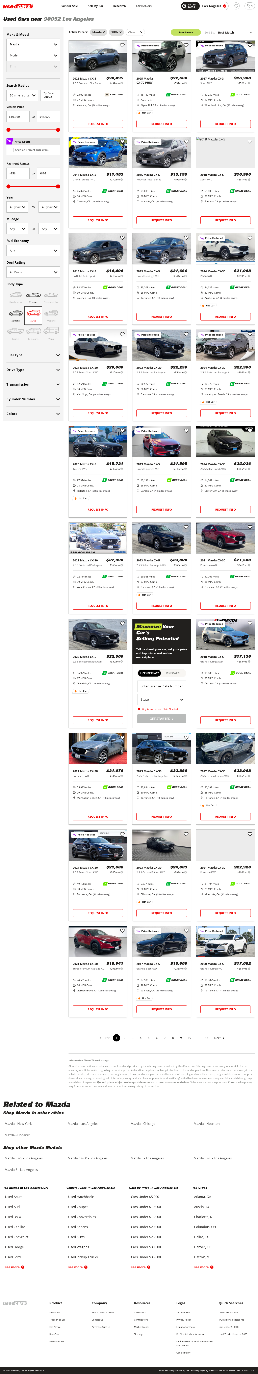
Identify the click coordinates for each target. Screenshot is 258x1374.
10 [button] (189, 1038)
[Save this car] (122, 45)
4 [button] (140, 1038)
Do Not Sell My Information (190, 1334)
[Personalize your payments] (122, 83)
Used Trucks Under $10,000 (233, 1334)
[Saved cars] (236, 5)
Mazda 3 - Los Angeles (147, 1158)
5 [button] (149, 1038)
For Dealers (144, 6)
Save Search (186, 32)
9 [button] (181, 1038)
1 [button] (116, 1038)
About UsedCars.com (103, 1312)
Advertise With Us (101, 1326)
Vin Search (173, 673)
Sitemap (138, 1334)
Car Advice (54, 1326)
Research (119, 6)
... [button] (198, 1038)
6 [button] (157, 1038)
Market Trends (141, 1326)
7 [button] (165, 1038)
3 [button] (132, 1038)
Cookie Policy (183, 1352)
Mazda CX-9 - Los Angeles (213, 1158)
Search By (54, 1312)
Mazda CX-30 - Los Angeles (88, 1158)
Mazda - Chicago (143, 1123)
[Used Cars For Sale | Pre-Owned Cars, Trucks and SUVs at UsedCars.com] (18, 6)
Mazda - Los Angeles (83, 1123)
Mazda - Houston (207, 1123)
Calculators (140, 1312)
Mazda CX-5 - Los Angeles (24, 1158)
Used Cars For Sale (228, 1312)
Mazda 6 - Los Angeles (21, 1169)
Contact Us (97, 1319)
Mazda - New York (18, 1123)
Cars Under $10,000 (229, 1326)
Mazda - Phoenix (17, 1135)
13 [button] (206, 1038)
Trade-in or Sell (57, 1319)
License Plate (149, 673)
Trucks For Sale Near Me (231, 1319)
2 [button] (124, 1038)
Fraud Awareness (185, 1326)
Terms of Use (183, 1312)
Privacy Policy (183, 1319)
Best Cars (54, 1334)
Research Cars (56, 1341)
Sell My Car (95, 6)
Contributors (141, 1319)
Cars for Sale (69, 6)
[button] (220, 1040)
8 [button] (173, 1038)
